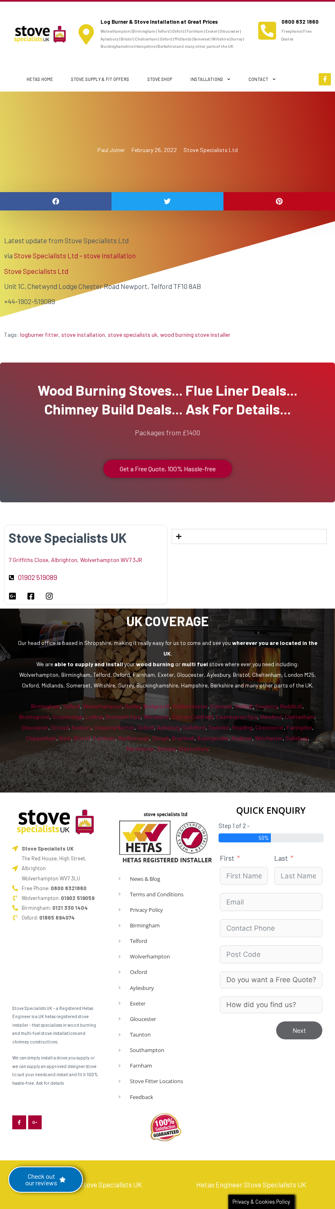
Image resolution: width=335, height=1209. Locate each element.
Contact (258, 79)
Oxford (145, 727)
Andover (241, 737)
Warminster (140, 748)
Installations (206, 79)
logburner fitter (39, 334)
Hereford (271, 716)
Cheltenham (299, 716)
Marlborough (133, 737)
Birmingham (45, 706)
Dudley (133, 706)
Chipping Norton (114, 727)
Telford (71, 706)
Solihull (243, 706)
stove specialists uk (132, 334)
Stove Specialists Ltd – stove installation (75, 255)
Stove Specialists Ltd (210, 149)
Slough (160, 737)
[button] (56, 201)
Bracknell (183, 737)
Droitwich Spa (123, 716)
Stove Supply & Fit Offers (100, 79)
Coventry (266, 706)
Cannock (221, 706)
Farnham (104, 737)
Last (281, 858)
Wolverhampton (102, 706)
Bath (65, 737)
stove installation (83, 334)
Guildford (194, 727)
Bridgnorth (156, 706)
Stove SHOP (159, 79)
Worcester (156, 716)
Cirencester (269, 727)
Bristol (82, 737)
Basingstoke (212, 737)
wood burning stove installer (195, 334)
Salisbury (297, 737)
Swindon (219, 727)
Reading (242, 727)
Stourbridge (67, 716)
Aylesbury (168, 727)
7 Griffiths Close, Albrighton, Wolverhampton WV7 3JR (75, 559)
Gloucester (34, 727)
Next (299, 1030)
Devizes (166, 748)
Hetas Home (40, 79)
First (227, 858)
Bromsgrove (34, 716)
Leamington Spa (236, 716)
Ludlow (94, 716)
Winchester (269, 737)
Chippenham (41, 737)
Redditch (291, 706)
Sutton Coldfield (192, 716)
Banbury (81, 727)
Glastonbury (193, 748)
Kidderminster (190, 706)
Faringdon (299, 727)
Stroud (60, 727)
